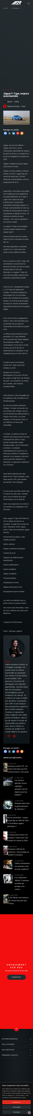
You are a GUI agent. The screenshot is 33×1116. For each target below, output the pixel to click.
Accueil (6, 8)
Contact (16, 986)
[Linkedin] (13, 133)
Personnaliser (17, 1107)
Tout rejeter (16, 1112)
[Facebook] (5, 133)
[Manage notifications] (29, 1112)
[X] (9, 133)
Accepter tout (16, 1102)
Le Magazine (15, 8)
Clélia (16, 102)
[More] (21, 133)
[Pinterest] (17, 133)
